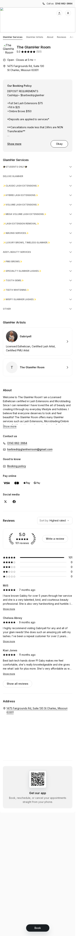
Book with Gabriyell (37, 341)
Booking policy (16, 466)
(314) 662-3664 (63, 3)
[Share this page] (59, 13)
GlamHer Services (12, 37)
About (50, 37)
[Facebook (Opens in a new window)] (14, 501)
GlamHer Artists (34, 37)
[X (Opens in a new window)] (5, 501)
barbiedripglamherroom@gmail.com (29, 449)
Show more (14, 143)
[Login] (68, 13)
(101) (39, 51)
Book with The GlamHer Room (37, 367)
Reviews (61, 37)
